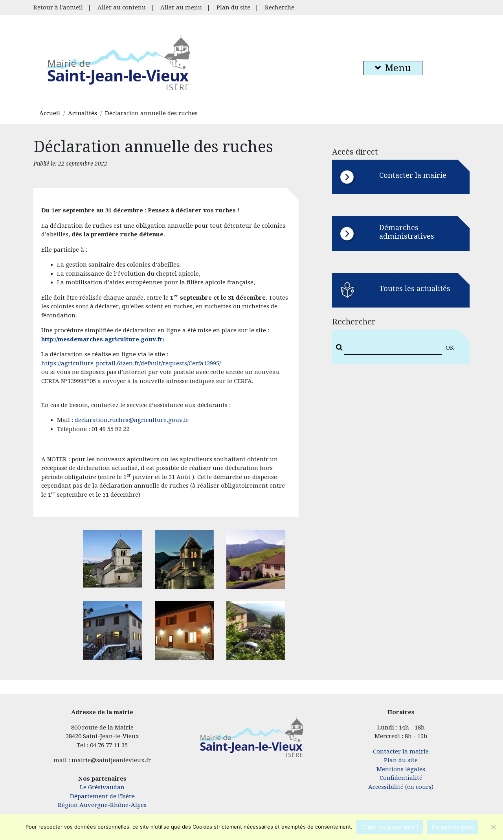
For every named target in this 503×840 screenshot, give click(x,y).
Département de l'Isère (102, 796)
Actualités (82, 113)
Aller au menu (181, 7)
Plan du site (233, 7)
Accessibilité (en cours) (400, 786)
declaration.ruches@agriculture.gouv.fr (132, 420)
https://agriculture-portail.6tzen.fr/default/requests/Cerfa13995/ (131, 363)
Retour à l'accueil (58, 7)
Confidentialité (401, 777)
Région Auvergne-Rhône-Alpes (102, 805)
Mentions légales (400, 769)
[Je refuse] (493, 827)
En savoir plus (452, 827)
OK (450, 347)
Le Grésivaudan (102, 787)
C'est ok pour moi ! (389, 827)
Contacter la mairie (401, 751)
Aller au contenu (121, 7)
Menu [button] (398, 68)
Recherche (279, 7)
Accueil (49, 113)
